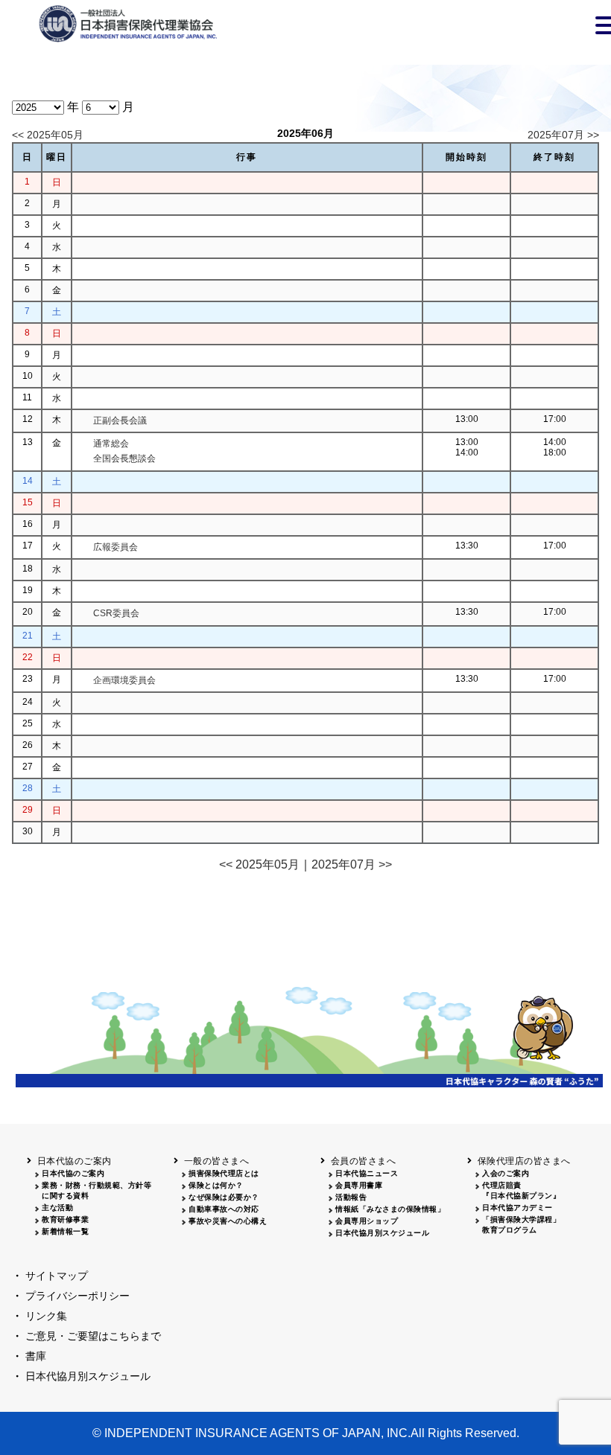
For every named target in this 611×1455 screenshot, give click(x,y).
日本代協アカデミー (517, 1207)
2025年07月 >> (563, 135)
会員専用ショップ (366, 1221)
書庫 (35, 1356)
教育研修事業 (65, 1219)
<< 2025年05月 (47, 135)
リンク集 (46, 1316)
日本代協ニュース (366, 1173)
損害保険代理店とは (224, 1173)
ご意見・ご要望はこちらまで (93, 1336)
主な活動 (57, 1207)
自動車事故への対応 (224, 1209)
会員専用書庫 (358, 1185)
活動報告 (351, 1197)
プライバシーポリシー (77, 1296)
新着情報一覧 (65, 1231)
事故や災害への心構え (228, 1221)
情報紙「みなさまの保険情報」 (390, 1209)
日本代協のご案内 (73, 1173)
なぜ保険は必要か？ (224, 1197)
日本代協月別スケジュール (382, 1233)
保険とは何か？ (216, 1185)
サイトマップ (56, 1276)
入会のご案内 (505, 1173)
